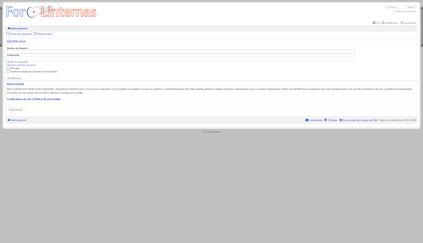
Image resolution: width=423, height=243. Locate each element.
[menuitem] (376, 23)
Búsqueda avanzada (405, 11)
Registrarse (16, 109)
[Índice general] (51, 18)
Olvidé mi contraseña (17, 62)
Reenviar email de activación (21, 65)
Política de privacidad (46, 99)
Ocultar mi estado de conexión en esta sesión (33, 71)
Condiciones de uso (19, 99)
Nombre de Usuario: (17, 48)
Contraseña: (13, 55)
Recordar (15, 68)
